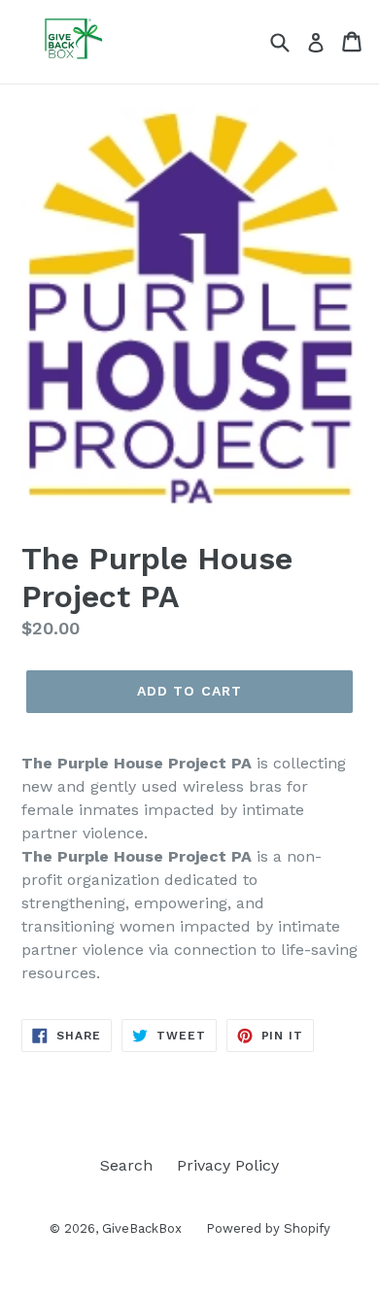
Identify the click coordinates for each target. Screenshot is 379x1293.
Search (126, 1165)
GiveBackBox (142, 1228)
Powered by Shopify (268, 1228)
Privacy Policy (228, 1165)
